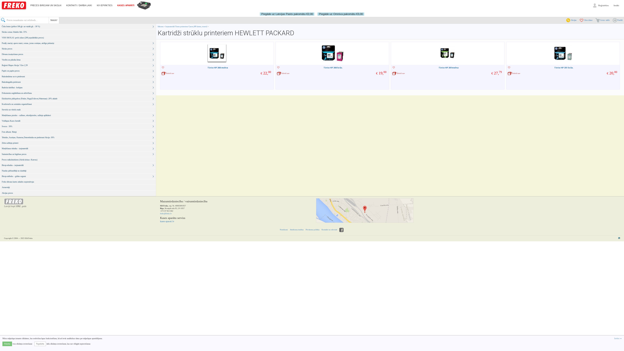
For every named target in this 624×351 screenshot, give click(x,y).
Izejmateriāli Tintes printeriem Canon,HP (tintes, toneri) (186, 26)
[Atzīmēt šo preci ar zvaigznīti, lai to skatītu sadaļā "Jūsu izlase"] (163, 67)
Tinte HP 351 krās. (563, 67)
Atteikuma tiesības (297, 230)
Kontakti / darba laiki (79, 5)
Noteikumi (284, 230)
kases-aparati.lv (167, 221)
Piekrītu (7, 344)
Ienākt (616, 5)
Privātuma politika (312, 230)
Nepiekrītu (40, 344)
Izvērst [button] (617, 338)
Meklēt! (54, 20)
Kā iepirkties (104, 5)
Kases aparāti (125, 5)
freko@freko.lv (166, 213)
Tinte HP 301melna (449, 67)
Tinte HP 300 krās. (333, 67)
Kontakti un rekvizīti (329, 230)
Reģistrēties (603, 5)
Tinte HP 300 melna (218, 67)
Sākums (160, 26)
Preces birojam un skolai (45, 5)
